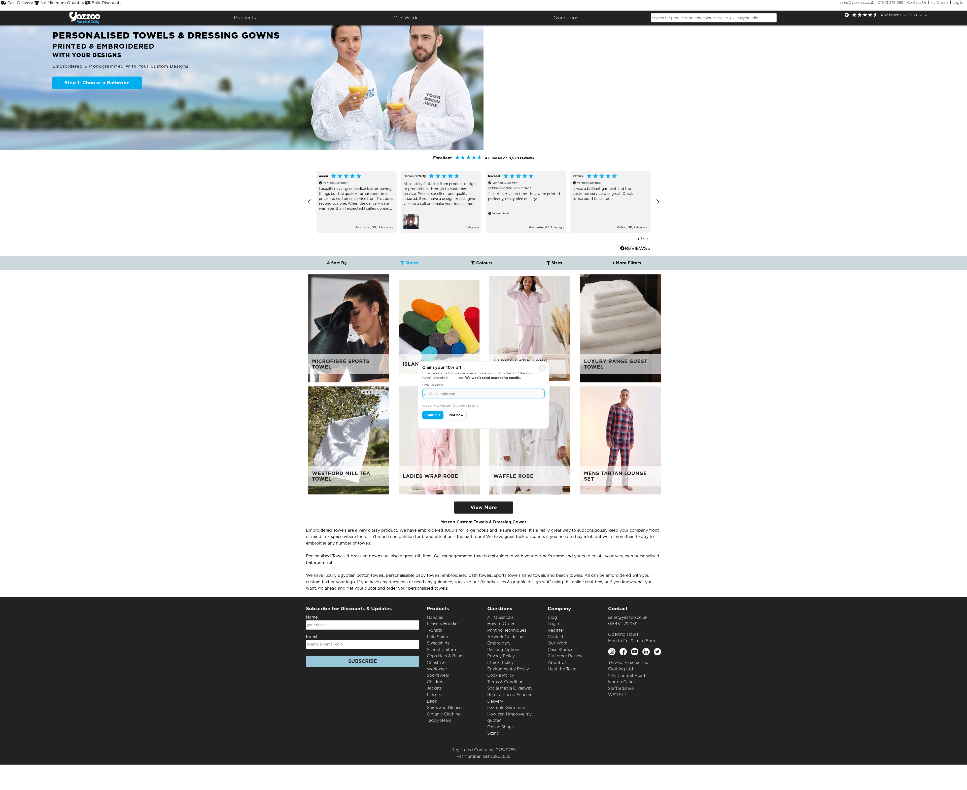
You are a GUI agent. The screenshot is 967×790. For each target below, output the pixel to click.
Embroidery (498, 643)
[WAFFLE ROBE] (529, 440)
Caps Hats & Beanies (447, 656)
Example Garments (506, 707)
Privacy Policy (501, 656)
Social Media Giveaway (509, 688)
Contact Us (917, 3)
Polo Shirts (437, 636)
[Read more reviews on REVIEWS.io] (635, 248)
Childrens (436, 681)
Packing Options (503, 649)
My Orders (939, 3)
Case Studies (560, 649)
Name (312, 617)
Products (245, 18)
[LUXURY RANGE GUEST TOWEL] (620, 328)
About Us (557, 662)
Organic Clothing (444, 714)
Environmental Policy (508, 669)
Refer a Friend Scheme (509, 694)
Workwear (437, 669)
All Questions (500, 617)
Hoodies (435, 617)
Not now (456, 415)
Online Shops (500, 727)
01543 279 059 (890, 3)
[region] (483, 202)
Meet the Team (562, 669)
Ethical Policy (500, 662)
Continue (432, 415)
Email (311, 636)
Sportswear (438, 675)
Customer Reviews (566, 656)
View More (483, 507)
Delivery (495, 701)
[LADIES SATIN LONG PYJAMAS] (529, 328)
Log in (957, 3)
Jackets (434, 688)
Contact (555, 636)
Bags (432, 701)
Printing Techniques (506, 630)
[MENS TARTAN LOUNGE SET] (620, 440)
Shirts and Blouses (445, 707)
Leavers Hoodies (443, 623)
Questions (566, 18)
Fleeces (434, 694)
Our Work (557, 643)
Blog (552, 617)
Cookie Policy (500, 675)
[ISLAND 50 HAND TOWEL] (439, 328)
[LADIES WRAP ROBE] (439, 440)
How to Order (500, 623)
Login (553, 623)
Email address (432, 385)
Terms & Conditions (506, 681)
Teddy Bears (439, 720)
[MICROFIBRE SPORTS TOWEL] (348, 328)
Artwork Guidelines (506, 636)
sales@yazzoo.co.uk (857, 3)
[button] (309, 202)
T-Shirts (434, 630)
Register (556, 630)
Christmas (436, 662)
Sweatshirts (438, 643)
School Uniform (442, 649)
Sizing (493, 733)
